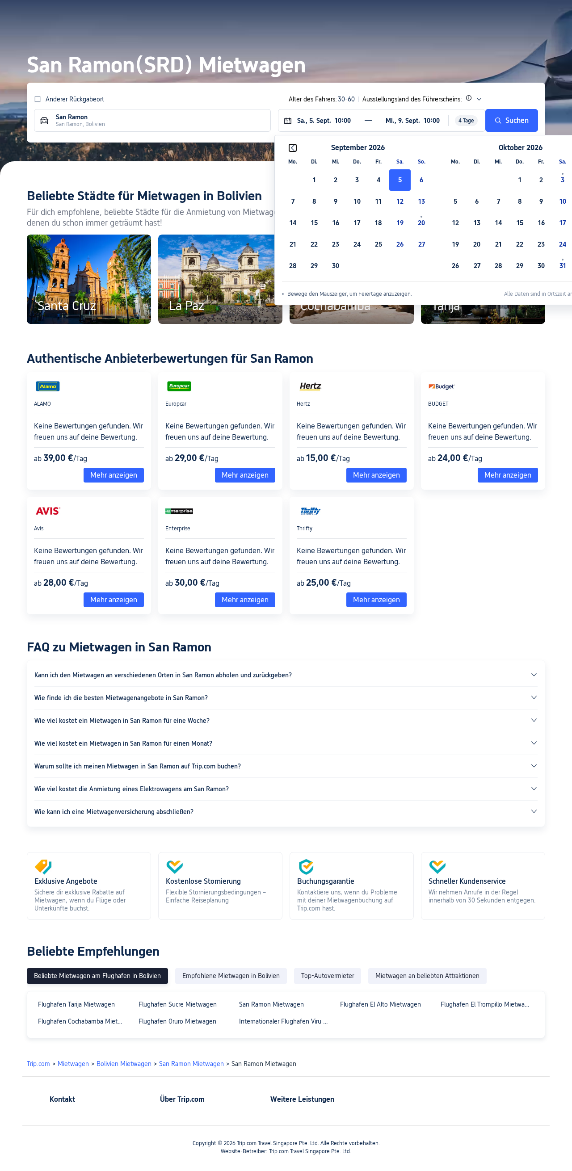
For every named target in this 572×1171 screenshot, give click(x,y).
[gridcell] (400, 180)
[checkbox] (314, 180)
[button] (474, 14)
